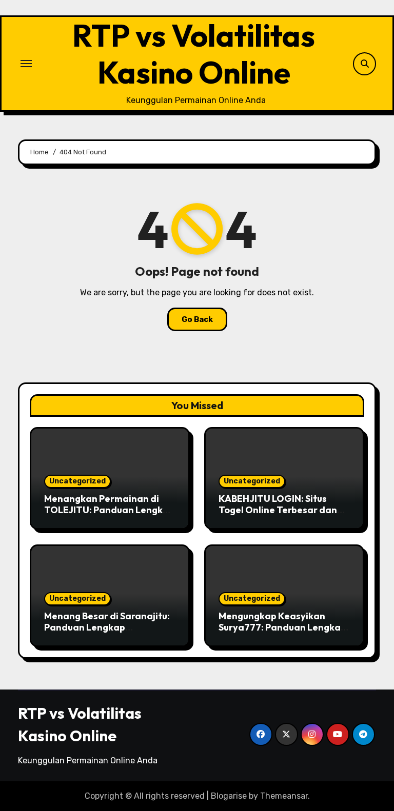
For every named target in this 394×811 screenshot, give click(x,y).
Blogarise (229, 796)
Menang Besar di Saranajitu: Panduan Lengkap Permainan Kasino (107, 627)
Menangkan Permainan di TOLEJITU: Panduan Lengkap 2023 (109, 509)
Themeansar (284, 796)
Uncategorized (77, 481)
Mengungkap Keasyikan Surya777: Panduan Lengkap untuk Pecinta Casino (282, 627)
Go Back (197, 319)
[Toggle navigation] (26, 63)
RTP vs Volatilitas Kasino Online (193, 54)
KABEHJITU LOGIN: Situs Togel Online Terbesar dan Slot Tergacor (278, 509)
